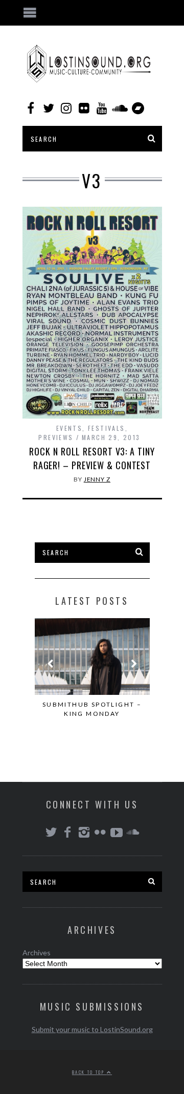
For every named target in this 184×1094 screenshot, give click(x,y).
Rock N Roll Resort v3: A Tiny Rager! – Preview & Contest (91, 458)
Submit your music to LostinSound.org (92, 1029)
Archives (36, 952)
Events (69, 428)
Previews (55, 437)
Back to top (89, 1072)
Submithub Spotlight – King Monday (92, 709)
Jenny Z (97, 479)
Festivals (106, 428)
